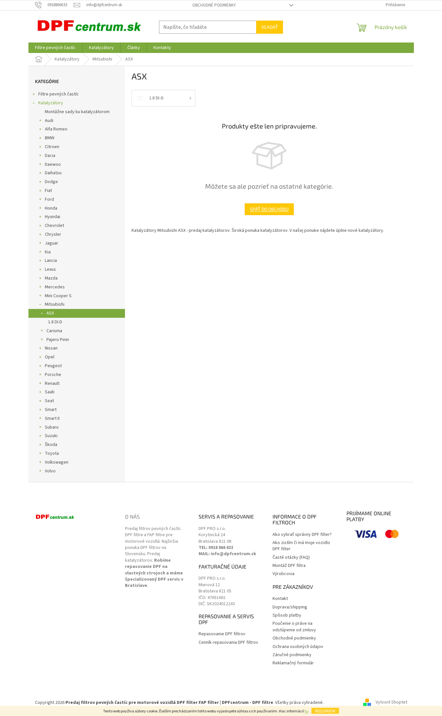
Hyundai (52, 216)
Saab (50, 392)
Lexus (50, 269)
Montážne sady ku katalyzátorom (77, 112)
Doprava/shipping (290, 607)
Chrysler (53, 234)
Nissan (51, 348)
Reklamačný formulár (293, 663)
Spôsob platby (287, 615)
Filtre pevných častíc (58, 94)
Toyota (52, 453)
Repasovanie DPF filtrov (222, 634)
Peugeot (53, 366)
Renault (52, 383)
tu (306, 711)
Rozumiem (325, 710)
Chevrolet (54, 225)
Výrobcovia (283, 574)
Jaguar (51, 243)
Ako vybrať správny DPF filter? (302, 535)
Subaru (52, 427)
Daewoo (53, 164)
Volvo (50, 471)
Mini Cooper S (58, 296)
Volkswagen (56, 462)
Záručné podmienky (292, 655)
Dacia (50, 155)
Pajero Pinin (57, 339)
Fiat (48, 190)
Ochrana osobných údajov (298, 647)
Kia (48, 252)
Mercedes (55, 287)
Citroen (52, 147)
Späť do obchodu (269, 209)
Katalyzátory (50, 103)
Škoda (51, 444)
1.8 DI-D (55, 322)
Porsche (53, 374)
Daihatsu (53, 173)
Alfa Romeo (56, 129)
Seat (49, 401)
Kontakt (280, 599)
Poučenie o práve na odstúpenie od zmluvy (294, 627)
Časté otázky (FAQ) (291, 557)
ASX (50, 313)
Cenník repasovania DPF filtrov (228, 642)
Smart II (52, 418)
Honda (51, 208)
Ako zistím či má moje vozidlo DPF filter (301, 546)
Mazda (51, 278)
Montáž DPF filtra (289, 566)
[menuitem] (55, 48)
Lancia (51, 260)
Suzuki (51, 436)
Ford (49, 199)
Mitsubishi (54, 304)
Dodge (51, 182)
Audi (49, 120)
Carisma (54, 331)
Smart (51, 409)
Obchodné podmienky (214, 5)
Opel (49, 357)
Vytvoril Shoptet (391, 702)
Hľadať (269, 27)
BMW (49, 138)
